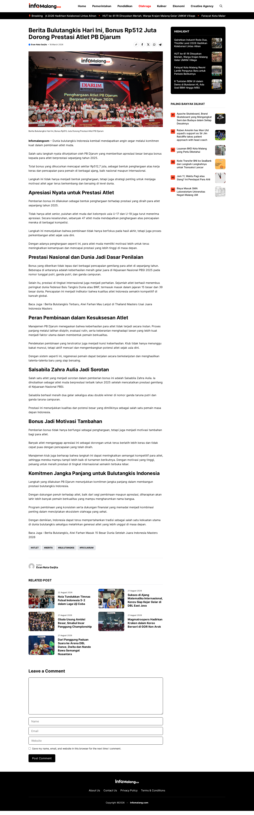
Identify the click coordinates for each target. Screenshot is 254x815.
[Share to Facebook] (142, 44)
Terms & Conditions (153, 790)
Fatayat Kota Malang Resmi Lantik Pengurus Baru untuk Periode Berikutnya (190, 70)
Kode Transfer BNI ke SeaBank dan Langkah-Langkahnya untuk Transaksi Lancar (194, 164)
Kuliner (162, 6)
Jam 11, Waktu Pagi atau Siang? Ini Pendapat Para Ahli (193, 178)
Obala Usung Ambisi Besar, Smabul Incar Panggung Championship (75, 623)
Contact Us (110, 790)
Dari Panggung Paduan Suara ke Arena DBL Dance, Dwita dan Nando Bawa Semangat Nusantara (74, 647)
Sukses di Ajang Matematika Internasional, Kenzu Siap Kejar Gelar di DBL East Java (145, 600)
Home (82, 6)
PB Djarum (87, 547)
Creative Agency (202, 6)
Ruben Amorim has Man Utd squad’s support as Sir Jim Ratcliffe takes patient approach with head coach (193, 135)
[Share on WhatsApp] (154, 44)
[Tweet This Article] (148, 44)
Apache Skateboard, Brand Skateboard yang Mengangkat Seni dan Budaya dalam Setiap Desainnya (194, 118)
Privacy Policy (129, 790)
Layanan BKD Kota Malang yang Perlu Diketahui (192, 150)
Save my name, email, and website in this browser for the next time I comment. (76, 748)
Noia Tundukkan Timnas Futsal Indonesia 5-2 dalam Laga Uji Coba (74, 600)
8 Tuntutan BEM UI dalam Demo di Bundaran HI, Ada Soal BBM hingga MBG (189, 84)
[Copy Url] (136, 44)
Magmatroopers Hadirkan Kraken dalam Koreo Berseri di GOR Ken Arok (145, 623)
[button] (221, 6)
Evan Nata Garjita (39, 44)
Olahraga (145, 6)
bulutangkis (68, 141)
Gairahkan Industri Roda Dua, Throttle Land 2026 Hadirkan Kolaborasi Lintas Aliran (190, 43)
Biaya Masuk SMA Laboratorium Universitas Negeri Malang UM (191, 191)
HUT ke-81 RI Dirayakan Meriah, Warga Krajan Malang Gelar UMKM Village (138, 15)
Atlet (35, 547)
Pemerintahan (101, 6)
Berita (49, 547)
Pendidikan (124, 6)
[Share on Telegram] (160, 44)
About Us (94, 790)
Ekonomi (179, 6)
